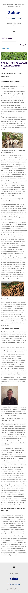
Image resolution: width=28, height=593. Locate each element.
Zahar (7, 48)
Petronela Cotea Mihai (6, 81)
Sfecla (3, 48)
